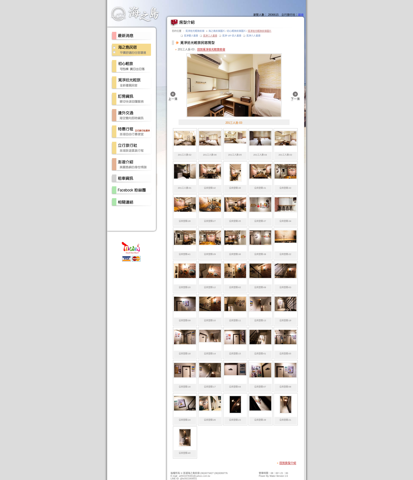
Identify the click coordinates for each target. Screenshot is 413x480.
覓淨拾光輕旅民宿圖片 (259, 31)
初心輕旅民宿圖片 (236, 31)
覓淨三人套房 (210, 35)
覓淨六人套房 (253, 35)
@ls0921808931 (188, 478)
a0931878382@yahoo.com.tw (194, 476)
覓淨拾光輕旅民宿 (194, 31)
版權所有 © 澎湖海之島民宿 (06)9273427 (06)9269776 (199, 473)
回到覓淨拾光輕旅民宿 (211, 49)
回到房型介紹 (287, 463)
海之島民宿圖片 (216, 31)
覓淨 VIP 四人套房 (231, 35)
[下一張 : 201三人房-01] (295, 97)
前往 (301, 14)
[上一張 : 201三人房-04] (173, 97)
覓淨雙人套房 (191, 35)
